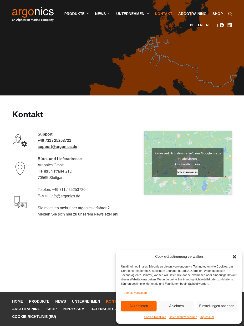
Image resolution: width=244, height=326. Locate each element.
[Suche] (230, 14)
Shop (218, 14)
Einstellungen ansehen (216, 306)
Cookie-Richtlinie (155, 317)
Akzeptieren (138, 306)
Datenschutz (104, 309)
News (100, 14)
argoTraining (192, 14)
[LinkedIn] (230, 25)
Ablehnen (176, 306)
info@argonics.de (65, 196)
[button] (234, 256)
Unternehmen (130, 14)
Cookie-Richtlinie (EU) (34, 317)
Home (17, 301)
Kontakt (163, 14)
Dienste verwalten (135, 292)
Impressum (207, 317)
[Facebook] (222, 25)
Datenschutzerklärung (183, 317)
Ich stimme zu (187, 172)
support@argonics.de (57, 147)
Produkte (74, 14)
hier (69, 214)
